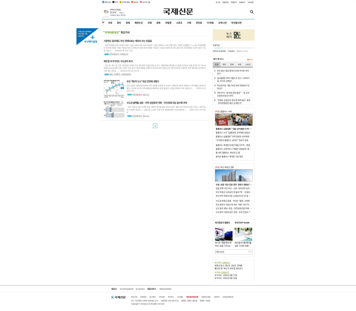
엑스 (116, 2)
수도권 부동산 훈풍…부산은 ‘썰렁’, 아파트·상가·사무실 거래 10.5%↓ (244, 200)
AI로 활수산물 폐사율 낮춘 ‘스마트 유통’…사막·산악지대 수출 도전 (243, 247)
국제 (150, 22)
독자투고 (171, 297)
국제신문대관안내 (165, 289)
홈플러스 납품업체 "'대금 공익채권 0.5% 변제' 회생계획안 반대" (242, 128)
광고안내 (152, 297)
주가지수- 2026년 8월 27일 (226, 275)
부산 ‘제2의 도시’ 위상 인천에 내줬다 (143, 81)
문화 (158, 22)
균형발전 (117, 74)
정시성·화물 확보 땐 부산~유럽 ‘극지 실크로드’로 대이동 (223, 245)
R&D (111, 74)
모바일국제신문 (228, 297)
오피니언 (222, 22)
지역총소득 (124, 54)
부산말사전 (236, 22)
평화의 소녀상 (242, 51)
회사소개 (134, 297)
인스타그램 (146, 2)
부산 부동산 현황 (224, 167)
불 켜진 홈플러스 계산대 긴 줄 (228, 152)
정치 (119, 22)
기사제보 (180, 297)
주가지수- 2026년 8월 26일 (226, 278)
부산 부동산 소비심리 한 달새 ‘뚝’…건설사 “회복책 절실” (239, 192)
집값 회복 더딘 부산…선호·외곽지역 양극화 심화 (235, 188)
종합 (216, 64)
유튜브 (136, 2)
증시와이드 (222, 263)
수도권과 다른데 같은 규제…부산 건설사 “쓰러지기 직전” (239, 212)
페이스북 (108, 2)
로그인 (218, 2)
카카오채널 (126, 2)
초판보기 (242, 2)
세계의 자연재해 (219, 51)
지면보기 (234, 2)
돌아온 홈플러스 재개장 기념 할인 (229, 156)
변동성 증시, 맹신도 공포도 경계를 (228, 265)
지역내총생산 (114, 54)
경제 (128, 22)
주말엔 (168, 22)
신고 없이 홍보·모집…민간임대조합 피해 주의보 (235, 208)
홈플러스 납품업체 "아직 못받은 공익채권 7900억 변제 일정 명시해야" (244, 136)
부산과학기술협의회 (126, 289)
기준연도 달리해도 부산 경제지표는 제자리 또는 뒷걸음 (128, 41)
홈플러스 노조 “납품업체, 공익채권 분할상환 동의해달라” (239, 132)
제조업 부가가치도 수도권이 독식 (118, 61)
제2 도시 (146, 94)
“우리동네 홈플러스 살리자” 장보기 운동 (232, 140)
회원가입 (225, 2)
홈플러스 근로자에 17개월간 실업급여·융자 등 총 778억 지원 (240, 148)
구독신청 (251, 2)
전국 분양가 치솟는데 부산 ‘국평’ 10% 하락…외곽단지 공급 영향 (242, 204)
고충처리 (217, 297)
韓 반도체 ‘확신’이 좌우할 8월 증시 (229, 268)
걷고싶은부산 (140, 289)
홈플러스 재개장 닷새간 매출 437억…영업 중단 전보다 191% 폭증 (242, 145)
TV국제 (210, 22)
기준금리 (231, 51)
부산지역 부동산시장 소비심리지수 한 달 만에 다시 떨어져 (239, 195)
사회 (110, 22)
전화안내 (143, 297)
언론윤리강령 (205, 297)
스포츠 (179, 22)
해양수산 (139, 22)
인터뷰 (199, 22)
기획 (189, 22)
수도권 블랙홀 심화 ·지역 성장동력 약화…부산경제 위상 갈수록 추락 (157, 102)
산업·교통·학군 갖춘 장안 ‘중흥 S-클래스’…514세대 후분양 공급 (242, 184)
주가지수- (222, 272)
